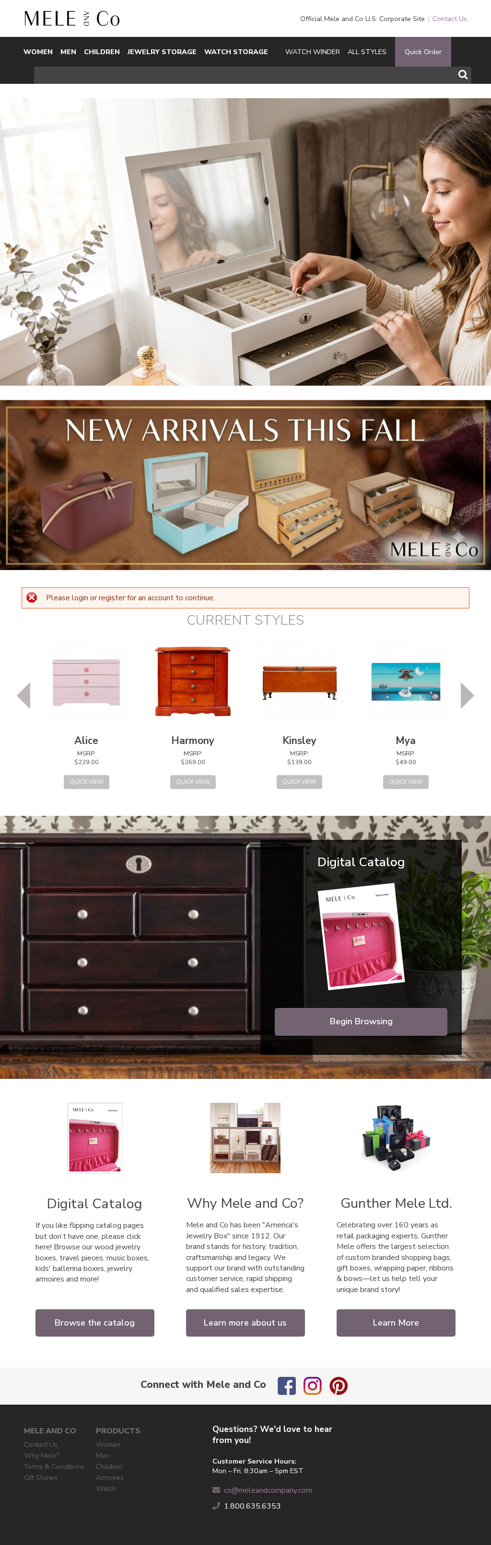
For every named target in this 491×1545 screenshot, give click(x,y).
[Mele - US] (72, 20)
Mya (406, 740)
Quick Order (423, 52)
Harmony (192, 740)
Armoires (110, 1477)
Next (467, 695)
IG (313, 1386)
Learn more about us (245, 1322)
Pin (338, 1386)
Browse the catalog (95, 1322)
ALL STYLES (367, 52)
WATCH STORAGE (236, 52)
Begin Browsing (361, 1021)
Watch (106, 1488)
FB (287, 1386)
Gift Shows (41, 1477)
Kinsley (299, 740)
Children (109, 1466)
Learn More (396, 1322)
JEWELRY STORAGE (162, 52)
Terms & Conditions (54, 1466)
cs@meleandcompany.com (268, 1490)
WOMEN (38, 52)
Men (102, 1455)
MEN (68, 52)
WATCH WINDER (312, 52)
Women (108, 1444)
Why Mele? (41, 1455)
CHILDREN (102, 52)
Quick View (87, 782)
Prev (23, 695)
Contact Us (450, 18)
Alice (86, 740)
